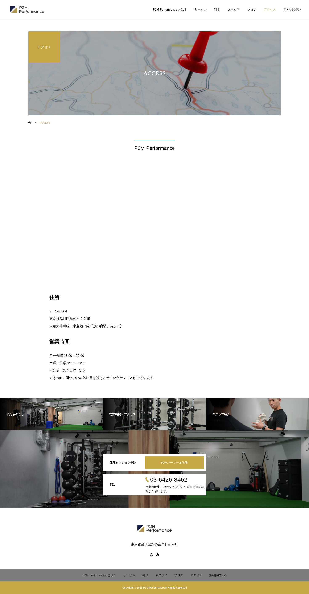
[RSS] (158, 554)
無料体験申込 (292, 9)
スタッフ (234, 9)
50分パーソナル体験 (174, 462)
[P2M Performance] (27, 9)
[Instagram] (151, 554)
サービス (200, 9)
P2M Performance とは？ (170, 9)
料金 (217, 9)
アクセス (270, 9)
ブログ (251, 9)
